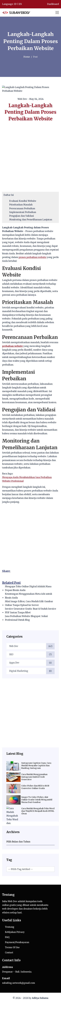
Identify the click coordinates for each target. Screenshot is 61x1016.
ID (15, 4)
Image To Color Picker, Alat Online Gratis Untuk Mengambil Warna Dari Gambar (36, 800)
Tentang (9, 927)
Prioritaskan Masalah (20, 204)
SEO (30, 654)
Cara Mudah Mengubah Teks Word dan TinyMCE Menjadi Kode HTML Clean (37, 811)
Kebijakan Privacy (15, 932)
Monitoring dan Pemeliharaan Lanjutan (30, 219)
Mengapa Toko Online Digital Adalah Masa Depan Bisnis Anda (28, 588)
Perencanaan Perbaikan (22, 208)
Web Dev (30, 646)
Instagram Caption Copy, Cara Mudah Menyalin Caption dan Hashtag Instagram (36, 765)
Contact (9, 952)
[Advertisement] (30, 713)
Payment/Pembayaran (17, 942)
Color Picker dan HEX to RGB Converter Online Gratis (35, 787)
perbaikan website (12, 346)
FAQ (7, 937)
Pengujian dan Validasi (21, 216)
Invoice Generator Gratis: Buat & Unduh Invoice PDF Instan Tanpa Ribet (30, 610)
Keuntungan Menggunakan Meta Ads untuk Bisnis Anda (28, 596)
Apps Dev (30, 662)
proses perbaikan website (32, 257)
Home (26, 56)
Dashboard (53, 4)
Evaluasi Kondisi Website (22, 201)
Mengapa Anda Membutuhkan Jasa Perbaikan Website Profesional (27, 479)
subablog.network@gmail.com (18, 983)
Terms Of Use (12, 947)
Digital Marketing (30, 671)
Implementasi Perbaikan (22, 212)
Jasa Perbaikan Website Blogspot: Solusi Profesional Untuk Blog (26, 618)
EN (20, 4)
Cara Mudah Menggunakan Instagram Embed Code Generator (34, 777)
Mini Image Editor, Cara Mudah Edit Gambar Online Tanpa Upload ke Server (29, 603)
